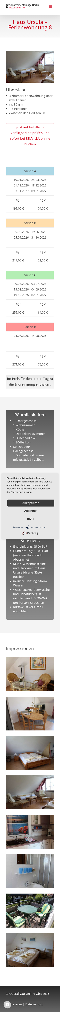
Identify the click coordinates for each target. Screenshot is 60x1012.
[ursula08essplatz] (30, 729)
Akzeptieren (30, 503)
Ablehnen (31, 510)
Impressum (14, 1004)
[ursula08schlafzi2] (30, 966)
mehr (30, 518)
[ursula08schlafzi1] (30, 808)
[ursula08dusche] (30, 887)
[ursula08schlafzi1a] (30, 769)
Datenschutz (34, 1004)
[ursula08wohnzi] (30, 690)
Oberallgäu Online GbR (25, 994)
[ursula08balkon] (30, 926)
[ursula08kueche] (30, 848)
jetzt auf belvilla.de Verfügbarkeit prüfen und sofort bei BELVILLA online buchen (30, 135)
